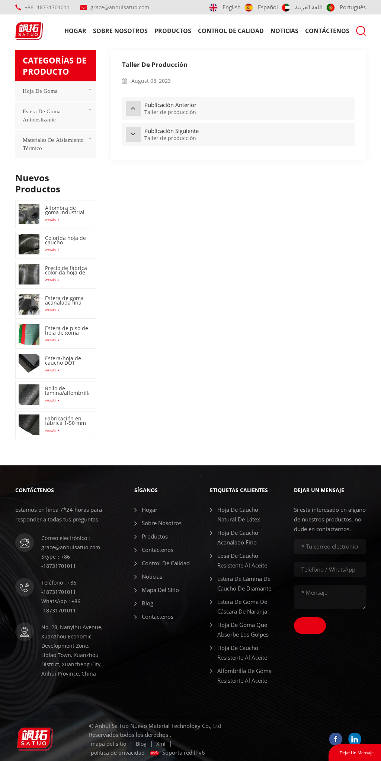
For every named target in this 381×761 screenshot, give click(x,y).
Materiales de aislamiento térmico (53, 144)
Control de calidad (231, 31)
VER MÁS (51, 220)
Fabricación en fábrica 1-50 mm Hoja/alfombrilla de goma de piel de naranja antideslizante (65, 420)
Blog (147, 603)
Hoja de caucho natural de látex (238, 514)
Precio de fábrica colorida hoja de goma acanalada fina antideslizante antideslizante (66, 270)
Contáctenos (327, 31)
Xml (161, 743)
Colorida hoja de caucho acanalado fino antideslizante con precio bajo (65, 240)
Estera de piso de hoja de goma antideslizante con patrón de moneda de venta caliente (67, 330)
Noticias (284, 31)
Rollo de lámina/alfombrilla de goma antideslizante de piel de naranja (67, 390)
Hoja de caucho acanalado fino (237, 537)
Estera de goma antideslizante (42, 115)
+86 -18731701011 (47, 7)
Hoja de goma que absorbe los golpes (243, 629)
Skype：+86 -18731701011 (58, 561)
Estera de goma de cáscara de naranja (242, 606)
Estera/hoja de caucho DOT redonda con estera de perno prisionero (65, 360)
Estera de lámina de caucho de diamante (244, 583)
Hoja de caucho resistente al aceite (242, 652)
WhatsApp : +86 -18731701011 (60, 606)
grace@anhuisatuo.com (119, 7)
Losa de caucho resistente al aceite (242, 560)
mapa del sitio (160, 589)
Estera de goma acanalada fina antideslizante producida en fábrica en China (65, 300)
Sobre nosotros (120, 31)
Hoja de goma (40, 91)
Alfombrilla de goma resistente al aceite (244, 675)
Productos (172, 31)
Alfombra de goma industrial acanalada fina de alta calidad (64, 210)
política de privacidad (118, 752)
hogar (75, 31)
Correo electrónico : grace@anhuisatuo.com (70, 542)
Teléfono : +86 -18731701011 (58, 587)
